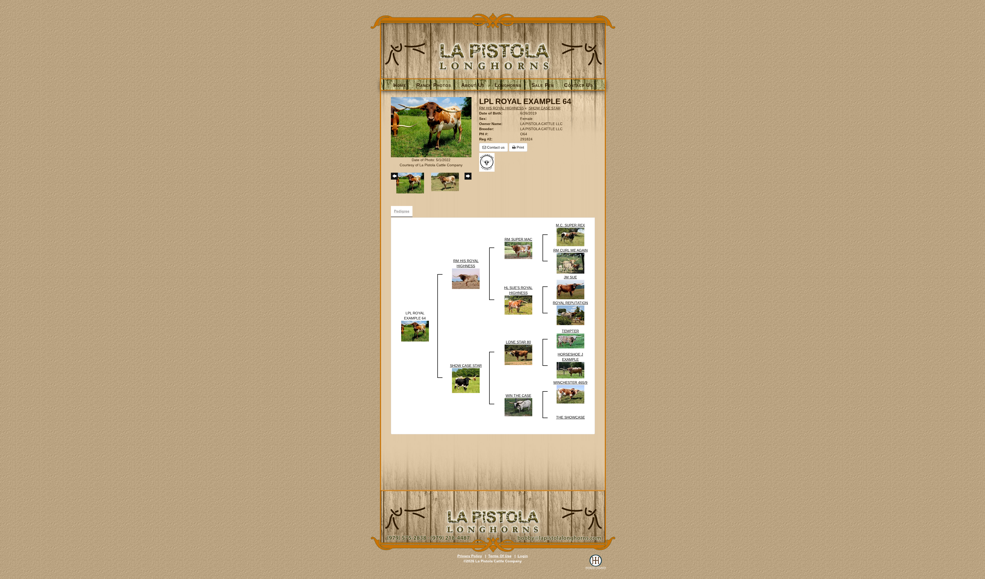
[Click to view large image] (431, 127)
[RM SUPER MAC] (518, 250)
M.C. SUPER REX (570, 225)
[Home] (493, 47)
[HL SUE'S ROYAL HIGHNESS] (518, 305)
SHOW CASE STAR (544, 108)
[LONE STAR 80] (518, 355)
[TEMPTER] (570, 341)
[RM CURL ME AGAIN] (570, 263)
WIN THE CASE (518, 396)
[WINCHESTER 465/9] (570, 394)
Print (520, 147)
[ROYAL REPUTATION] (570, 315)
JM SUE (570, 277)
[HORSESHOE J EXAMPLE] (570, 370)
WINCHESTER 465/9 (570, 382)
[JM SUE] (570, 289)
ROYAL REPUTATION (570, 303)
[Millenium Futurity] (488, 162)
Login (523, 556)
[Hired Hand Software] (596, 562)
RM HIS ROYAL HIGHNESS (501, 108)
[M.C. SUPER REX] (570, 237)
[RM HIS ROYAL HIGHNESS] (466, 278)
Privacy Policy (469, 556)
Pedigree (401, 211)
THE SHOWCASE (570, 417)
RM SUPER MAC (518, 239)
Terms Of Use (499, 556)
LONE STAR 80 (518, 342)
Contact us (495, 147)
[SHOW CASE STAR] (466, 380)
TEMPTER (570, 331)
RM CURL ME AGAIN (570, 250)
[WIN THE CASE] (518, 407)
